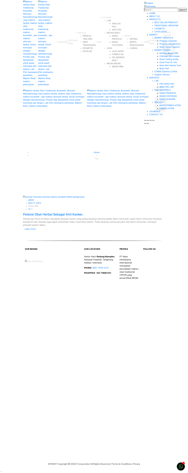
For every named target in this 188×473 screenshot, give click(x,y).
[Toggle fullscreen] (148, 120)
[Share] (151, 120)
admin (31, 200)
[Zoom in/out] (145, 120)
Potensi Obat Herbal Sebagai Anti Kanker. (53, 214)
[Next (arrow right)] (148, 123)
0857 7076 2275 (100, 267)
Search (182, 9)
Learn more (30, 229)
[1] (181, 467)
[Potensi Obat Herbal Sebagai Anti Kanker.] (53, 196)
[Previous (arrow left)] (145, 123)
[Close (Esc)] (153, 120)
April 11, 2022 (34, 203)
